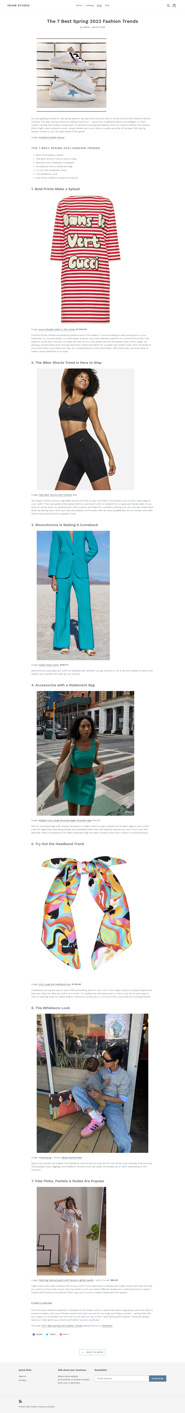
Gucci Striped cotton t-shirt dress (56, 329)
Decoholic (107, 1325)
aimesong (46, 1157)
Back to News (94, 1352)
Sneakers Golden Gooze (51, 137)
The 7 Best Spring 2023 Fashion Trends (61, 1325)
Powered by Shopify (45, 1407)
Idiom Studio (18, 5)
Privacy (22, 1380)
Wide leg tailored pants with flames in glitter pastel (66, 1280)
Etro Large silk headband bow (54, 984)
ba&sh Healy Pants (49, 665)
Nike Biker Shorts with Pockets (55, 495)
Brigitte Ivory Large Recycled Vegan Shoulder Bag (65, 820)
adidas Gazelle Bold (71, 1157)
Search (22, 1376)
